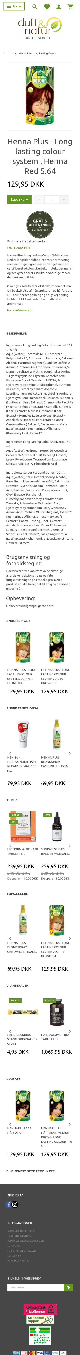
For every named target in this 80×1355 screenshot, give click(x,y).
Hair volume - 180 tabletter (55, 1037)
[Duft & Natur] (40, 28)
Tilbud (12, 800)
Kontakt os (13, 1246)
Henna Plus (22, 248)
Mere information (19, 310)
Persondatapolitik (18, 1261)
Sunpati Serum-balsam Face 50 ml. (55, 851)
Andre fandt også (22, 708)
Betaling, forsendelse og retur (25, 1241)
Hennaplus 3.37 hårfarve (19, 1130)
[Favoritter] (46, 6)
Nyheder (13, 1079)
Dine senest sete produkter (30, 1171)
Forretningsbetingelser (21, 1251)
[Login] (58, 6)
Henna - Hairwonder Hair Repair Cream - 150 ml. (21, 764)
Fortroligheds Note (19, 1236)
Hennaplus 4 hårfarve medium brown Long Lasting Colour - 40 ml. (56, 1137)
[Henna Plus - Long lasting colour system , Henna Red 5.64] (40, 95)
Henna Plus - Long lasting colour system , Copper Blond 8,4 (21, 676)
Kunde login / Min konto (21, 1231)
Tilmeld (68, 1287)
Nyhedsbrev (14, 1256)
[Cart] (70, 6)
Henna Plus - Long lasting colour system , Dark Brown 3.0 (55, 676)
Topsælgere (17, 894)
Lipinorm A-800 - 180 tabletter (22, 851)
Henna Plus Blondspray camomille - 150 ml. (56, 762)
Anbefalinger (18, 621)
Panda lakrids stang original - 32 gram (22, 1039)
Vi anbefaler (17, 985)
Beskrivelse (16, 333)
